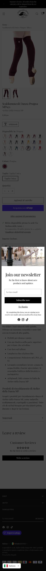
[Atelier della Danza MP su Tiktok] (27, 320)
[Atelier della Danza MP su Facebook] (18, 320)
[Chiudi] (41, 250)
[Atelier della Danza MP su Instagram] (23, 320)
